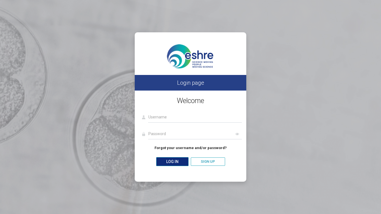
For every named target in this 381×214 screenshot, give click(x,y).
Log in (172, 161)
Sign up (208, 161)
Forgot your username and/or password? (191, 148)
